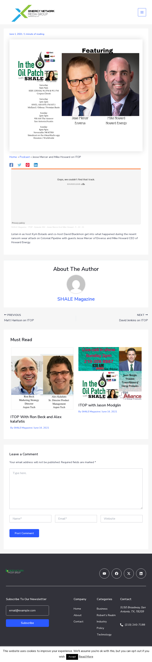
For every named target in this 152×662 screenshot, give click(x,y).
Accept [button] (72, 656)
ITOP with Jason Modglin (99, 405)
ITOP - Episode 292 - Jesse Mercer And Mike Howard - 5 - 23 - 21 (56, 227)
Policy (100, 628)
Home (77, 609)
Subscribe (27, 623)
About (78, 615)
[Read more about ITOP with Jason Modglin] (110, 373)
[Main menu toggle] (142, 12)
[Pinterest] (27, 165)
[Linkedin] (36, 165)
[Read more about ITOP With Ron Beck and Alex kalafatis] (42, 379)
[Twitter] (19, 165)
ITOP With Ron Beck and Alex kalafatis (36, 419)
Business (102, 609)
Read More (86, 656)
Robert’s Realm (106, 615)
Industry (102, 621)
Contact (78, 621)
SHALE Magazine (19, 227)
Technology (104, 634)
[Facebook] (11, 165)
